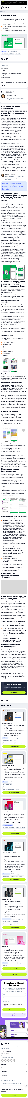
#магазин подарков (14, 55)
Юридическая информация (8, 1080)
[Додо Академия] (14, 728)
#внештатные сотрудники (8, 53)
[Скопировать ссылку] (2, 59)
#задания (18, 53)
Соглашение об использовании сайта (11, 1083)
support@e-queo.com (16, 1015)
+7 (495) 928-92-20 (6, 1051)
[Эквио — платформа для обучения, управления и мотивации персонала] (14, 1044)
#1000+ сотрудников (12, 51)
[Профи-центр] (14, 907)
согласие (3, 1091)
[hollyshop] (14, 951)
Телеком (3, 11)
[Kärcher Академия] (14, 772)
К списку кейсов (14, 974)
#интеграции (5, 55)
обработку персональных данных (7, 1006)
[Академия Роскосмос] (14, 860)
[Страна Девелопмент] (14, 816)
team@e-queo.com (6, 1053)
